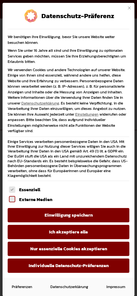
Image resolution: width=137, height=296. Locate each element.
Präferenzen (22, 287)
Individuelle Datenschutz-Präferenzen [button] (69, 265)
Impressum (115, 287)
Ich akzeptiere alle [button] (68, 232)
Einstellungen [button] (86, 114)
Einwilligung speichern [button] (69, 215)
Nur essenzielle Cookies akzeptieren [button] (68, 249)
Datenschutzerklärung (40, 103)
